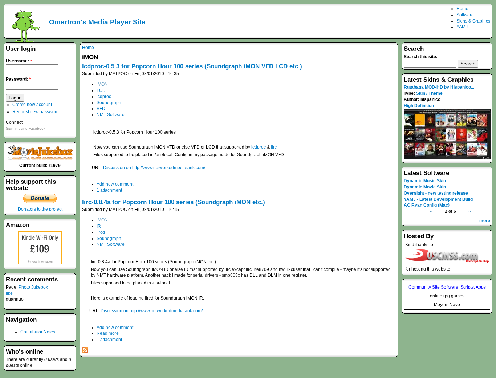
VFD (101, 108)
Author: (412, 99)
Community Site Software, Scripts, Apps (447, 287)
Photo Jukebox (33, 287)
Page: (12, 287)
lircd (101, 232)
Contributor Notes (37, 331)
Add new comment (115, 184)
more (484, 220)
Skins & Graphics (473, 21)
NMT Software (111, 114)
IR (99, 226)
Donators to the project (40, 209)
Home (462, 8)
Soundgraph (109, 102)
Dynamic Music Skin (425, 180)
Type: (410, 93)
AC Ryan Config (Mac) (427, 205)
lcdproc (104, 96)
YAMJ (462, 26)
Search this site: (421, 56)
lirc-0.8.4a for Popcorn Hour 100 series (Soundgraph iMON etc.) (173, 202)
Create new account (32, 104)
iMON (102, 84)
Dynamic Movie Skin (425, 187)
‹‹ (431, 211)
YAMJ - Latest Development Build (438, 199)
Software (465, 14)
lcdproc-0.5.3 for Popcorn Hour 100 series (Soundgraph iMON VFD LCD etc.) (192, 66)
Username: (19, 61)
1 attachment (109, 190)
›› (469, 211)
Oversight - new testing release (436, 193)
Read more (108, 333)
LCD (101, 90)
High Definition (419, 105)
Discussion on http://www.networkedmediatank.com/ (154, 167)
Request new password (35, 111)
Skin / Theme (429, 93)
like (9, 293)
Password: (18, 79)
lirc (274, 147)
